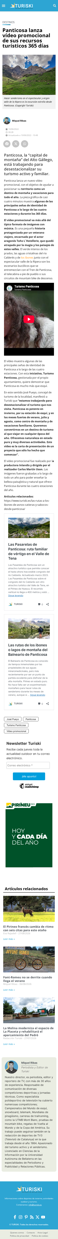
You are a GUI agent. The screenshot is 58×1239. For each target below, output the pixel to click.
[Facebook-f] (15, 1217)
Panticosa (31, 719)
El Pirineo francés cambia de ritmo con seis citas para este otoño (28, 928)
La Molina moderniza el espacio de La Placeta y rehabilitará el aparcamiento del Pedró (28, 1031)
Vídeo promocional (16, 731)
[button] (54, 5)
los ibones (27, 257)
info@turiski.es (35, 1204)
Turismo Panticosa (16, 725)
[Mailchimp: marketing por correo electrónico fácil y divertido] (29, 788)
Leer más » (9, 939)
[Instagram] (21, 1217)
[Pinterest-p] (26, 1217)
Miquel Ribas (19, 120)
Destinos (8, 22)
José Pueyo (13, 719)
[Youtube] (43, 1217)
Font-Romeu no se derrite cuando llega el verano (27, 979)
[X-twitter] (37, 1217)
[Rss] (32, 1217)
